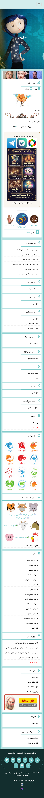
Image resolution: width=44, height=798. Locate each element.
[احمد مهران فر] (35, 75)
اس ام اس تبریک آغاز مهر (30, 254)
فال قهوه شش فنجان (31, 328)
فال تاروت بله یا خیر (31, 623)
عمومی (28, 232)
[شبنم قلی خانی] (9, 75)
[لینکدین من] (16, 765)
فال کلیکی (35, 392)
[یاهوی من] (37, 760)
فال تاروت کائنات (32, 574)
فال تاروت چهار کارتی (31, 589)
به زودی (22, 36)
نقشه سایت (13, 780)
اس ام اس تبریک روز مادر (30, 259)
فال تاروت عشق (33, 613)
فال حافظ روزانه (33, 682)
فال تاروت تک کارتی (31, 579)
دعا (16, 126)
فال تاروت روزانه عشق (31, 618)
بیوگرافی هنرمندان (32, 738)
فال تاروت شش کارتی (31, 599)
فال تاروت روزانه (32, 560)
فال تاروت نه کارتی (32, 603)
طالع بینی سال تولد (32, 545)
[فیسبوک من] (25, 760)
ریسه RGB (34, 422)
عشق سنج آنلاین (33, 407)
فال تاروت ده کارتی (32, 608)
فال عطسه (34, 723)
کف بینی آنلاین (33, 343)
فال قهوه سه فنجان (32, 323)
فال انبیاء (35, 303)
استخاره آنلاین (33, 288)
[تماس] (13, 760)
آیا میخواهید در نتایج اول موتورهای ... (26, 642)
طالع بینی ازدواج (33, 358)
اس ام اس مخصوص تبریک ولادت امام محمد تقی (23, 264)
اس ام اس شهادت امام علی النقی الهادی (26, 249)
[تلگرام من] (31, 760)
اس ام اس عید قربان (31, 269)
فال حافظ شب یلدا (32, 686)
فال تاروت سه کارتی (31, 584)
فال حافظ (35, 677)
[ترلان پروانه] (22, 75)
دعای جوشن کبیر (32, 373)
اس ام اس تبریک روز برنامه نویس (27, 273)
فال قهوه (35, 318)
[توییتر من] (6, 760)
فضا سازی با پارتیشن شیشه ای (28, 657)
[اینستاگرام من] (19, 760)
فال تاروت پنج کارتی (31, 594)
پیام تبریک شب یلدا (32, 691)
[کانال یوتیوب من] (22, 765)
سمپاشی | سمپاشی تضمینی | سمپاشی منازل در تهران (21, 652)
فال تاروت (35, 628)
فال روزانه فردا (33, 743)
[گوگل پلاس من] (28, 765)
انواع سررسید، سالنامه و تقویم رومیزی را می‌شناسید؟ (21, 647)
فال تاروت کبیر (33, 565)
